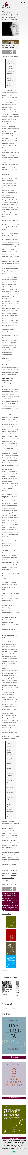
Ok (14, 1152)
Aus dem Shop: (6, 914)
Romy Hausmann (13, 56)
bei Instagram (10, 47)
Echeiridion (11, 738)
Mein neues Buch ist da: (9, 39)
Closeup (7, 884)
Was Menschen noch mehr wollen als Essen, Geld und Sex (7, 991)
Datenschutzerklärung (14, 1150)
